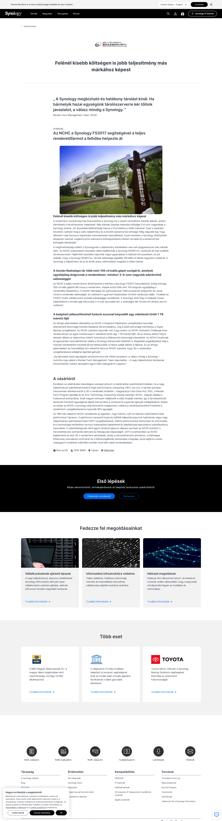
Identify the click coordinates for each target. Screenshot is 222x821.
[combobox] (173, 4)
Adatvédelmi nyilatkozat (16, 807)
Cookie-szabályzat (38, 807)
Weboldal (109, 450)
